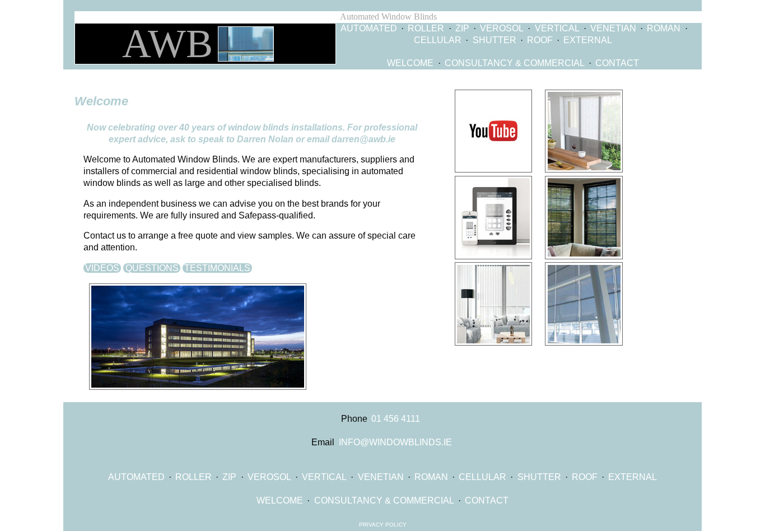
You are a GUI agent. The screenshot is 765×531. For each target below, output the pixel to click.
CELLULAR (437, 40)
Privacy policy (383, 524)
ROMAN (663, 28)
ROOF (540, 40)
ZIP (462, 28)
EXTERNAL (587, 40)
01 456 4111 (395, 418)
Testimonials (217, 268)
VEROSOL (502, 28)
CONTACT (617, 63)
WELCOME (410, 63)
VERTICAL (557, 28)
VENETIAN (613, 28)
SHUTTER (494, 40)
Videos (102, 268)
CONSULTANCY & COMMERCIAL (515, 63)
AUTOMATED (368, 28)
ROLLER (426, 28)
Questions (152, 268)
